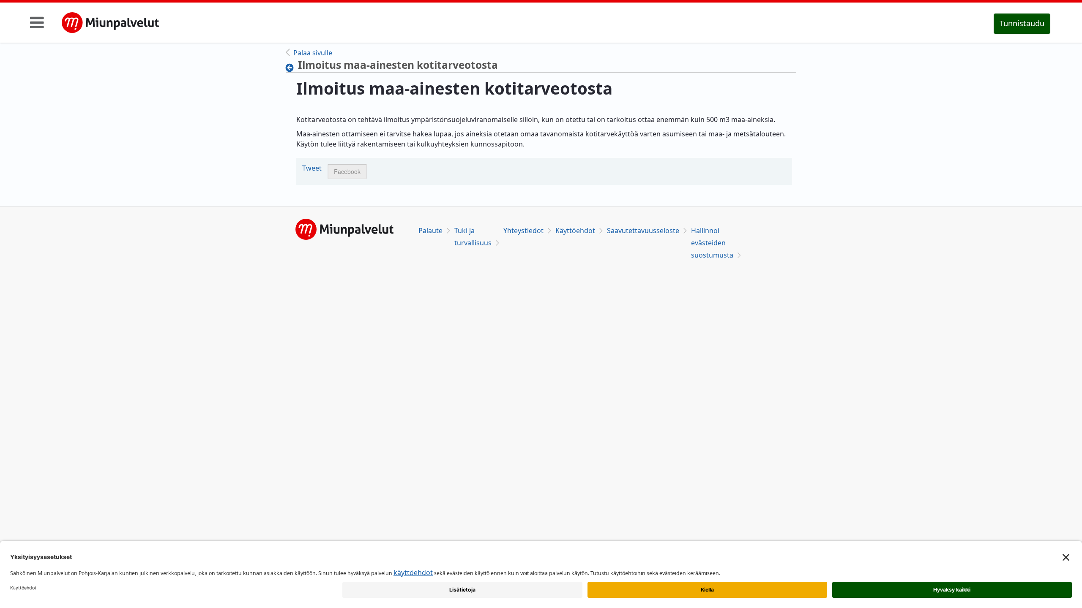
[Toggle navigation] (37, 22)
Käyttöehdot (575, 230)
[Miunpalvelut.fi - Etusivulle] (110, 22)
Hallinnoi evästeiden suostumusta (712, 243)
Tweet (312, 168)
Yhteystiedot (523, 230)
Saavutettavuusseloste (643, 230)
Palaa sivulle (312, 52)
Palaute (430, 230)
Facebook (347, 171)
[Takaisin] (292, 67)
